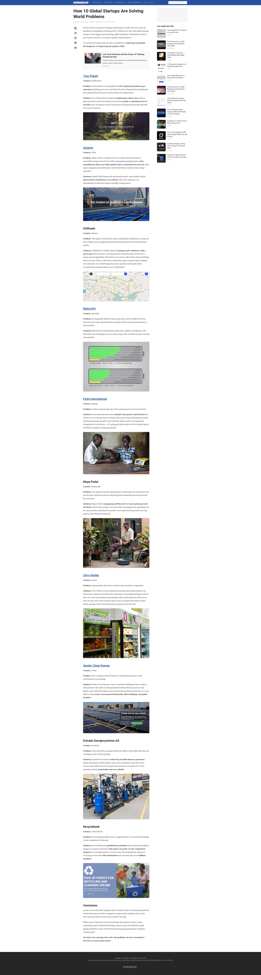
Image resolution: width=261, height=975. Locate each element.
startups (145, 31)
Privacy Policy (168, 960)
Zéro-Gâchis (91, 575)
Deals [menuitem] (151, 2)
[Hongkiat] (81, 2)
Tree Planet (90, 76)
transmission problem (125, 161)
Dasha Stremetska (81, 22)
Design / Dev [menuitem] (96, 2)
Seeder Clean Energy (96, 665)
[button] (75, 28)
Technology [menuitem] (108, 2)
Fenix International (95, 399)
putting (86, 928)
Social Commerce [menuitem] (133, 2)
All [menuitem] (144, 2)
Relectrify (89, 308)
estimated (115, 424)
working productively (128, 928)
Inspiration (120, 2)
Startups (92, 22)
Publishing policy (156, 960)
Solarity (88, 147)
